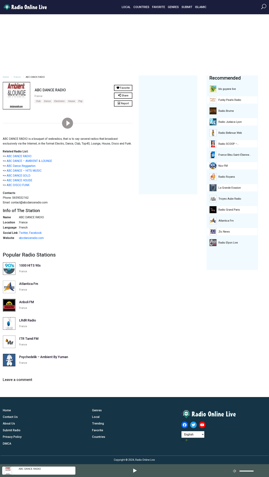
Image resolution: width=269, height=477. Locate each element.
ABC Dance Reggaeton (21, 166)
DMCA (7, 443)
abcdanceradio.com (31, 238)
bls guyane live (227, 89)
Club (38, 101)
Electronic (59, 101)
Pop (80, 101)
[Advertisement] (134, 44)
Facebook (35, 233)
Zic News (224, 231)
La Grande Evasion (229, 187)
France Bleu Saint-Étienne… (234, 154)
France (17, 77)
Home (6, 77)
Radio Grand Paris (229, 209)
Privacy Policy (12, 437)
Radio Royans (226, 176)
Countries (141, 7)
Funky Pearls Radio (229, 100)
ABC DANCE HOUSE (19, 180)
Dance (47, 101)
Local (126, 7)
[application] (244, 470)
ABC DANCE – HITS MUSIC (24, 170)
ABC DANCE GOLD (18, 175)
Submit (187, 7)
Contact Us (10, 417)
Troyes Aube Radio (229, 198)
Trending (98, 423)
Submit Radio (11, 430)
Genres (173, 7)
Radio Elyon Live (228, 242)
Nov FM (223, 165)
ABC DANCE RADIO (19, 156)
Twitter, (23, 233)
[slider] (246, 472)
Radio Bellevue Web (230, 132)
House (71, 101)
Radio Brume (226, 111)
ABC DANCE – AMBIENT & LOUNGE (29, 161)
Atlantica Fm (226, 220)
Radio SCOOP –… (228, 143)
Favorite (158, 7)
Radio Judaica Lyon (230, 122)
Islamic (200, 7)
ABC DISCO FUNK (18, 185)
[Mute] (235, 470)
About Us (9, 423)
